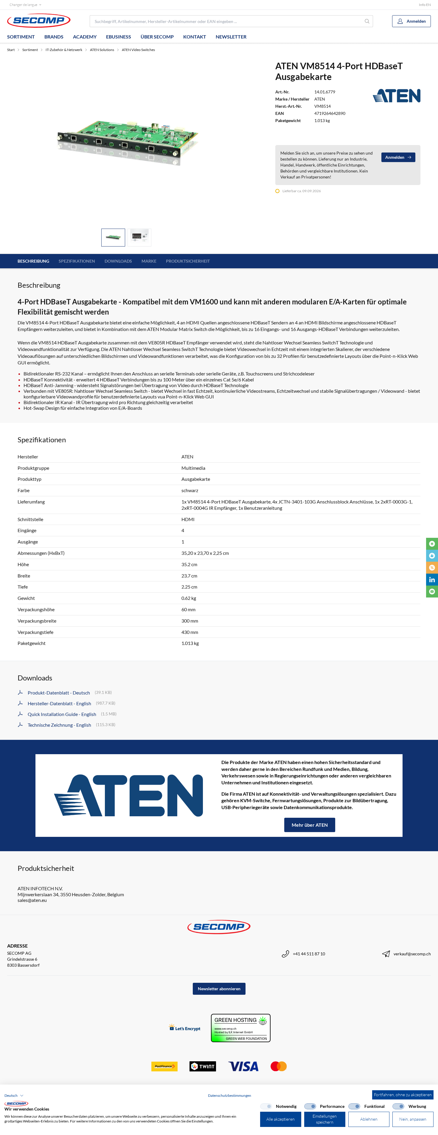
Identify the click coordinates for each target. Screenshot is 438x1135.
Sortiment (21, 36)
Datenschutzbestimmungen (229, 1095)
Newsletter (231, 36)
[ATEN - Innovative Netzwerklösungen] (128, 795)
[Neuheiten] (432, 544)
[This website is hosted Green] (241, 1028)
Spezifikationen (77, 261)
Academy (85, 36)
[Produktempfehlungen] (432, 556)
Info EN (425, 4)
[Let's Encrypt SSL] (184, 1028)
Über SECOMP (157, 36)
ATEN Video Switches (138, 49)
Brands (53, 36)
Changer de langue (23, 4)
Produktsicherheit (188, 261)
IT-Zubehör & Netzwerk (64, 49)
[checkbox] (266, 1106)
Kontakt (194, 36)
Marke (149, 261)
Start (11, 49)
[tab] (113, 238)
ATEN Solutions (102, 49)
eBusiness (118, 36)
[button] (14, 1095)
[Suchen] (367, 21)
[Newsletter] (432, 591)
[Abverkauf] (432, 568)
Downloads (118, 261)
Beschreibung (33, 261)
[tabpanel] (126, 142)
